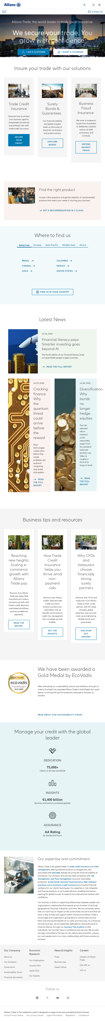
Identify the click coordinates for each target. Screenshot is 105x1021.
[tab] (24, 245)
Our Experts (34, 976)
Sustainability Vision (13, 972)
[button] (87, 4)
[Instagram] (67, 997)
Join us (83, 970)
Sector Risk (34, 970)
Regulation (70, 1015)
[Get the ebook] (19, 542)
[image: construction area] (52, 91)
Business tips (60, 962)
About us (8, 957)
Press (57, 957)
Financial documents (13, 977)
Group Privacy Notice (13, 1015)
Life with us (85, 965)
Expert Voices (60, 967)
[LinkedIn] (37, 997)
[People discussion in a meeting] (86, 90)
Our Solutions (10, 962)
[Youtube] (57, 997)
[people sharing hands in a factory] (19, 91)
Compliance (83, 1015)
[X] (47, 997)
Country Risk (35, 965)
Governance (9, 967)
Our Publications (36, 960)
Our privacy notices (35, 1015)
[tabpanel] (52, 266)
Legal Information (54, 1015)
